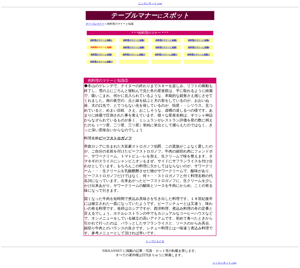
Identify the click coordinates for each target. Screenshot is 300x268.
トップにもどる (155, 241)
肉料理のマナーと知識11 (166, 54)
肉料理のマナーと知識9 (101, 54)
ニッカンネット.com (150, 3)
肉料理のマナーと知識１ (101, 40)
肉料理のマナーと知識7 (166, 47)
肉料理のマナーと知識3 (166, 40)
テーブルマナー (95, 23)
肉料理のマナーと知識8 (198, 47)
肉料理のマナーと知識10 (134, 54)
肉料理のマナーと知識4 (198, 40)
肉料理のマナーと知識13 (101, 62)
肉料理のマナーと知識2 (133, 40)
